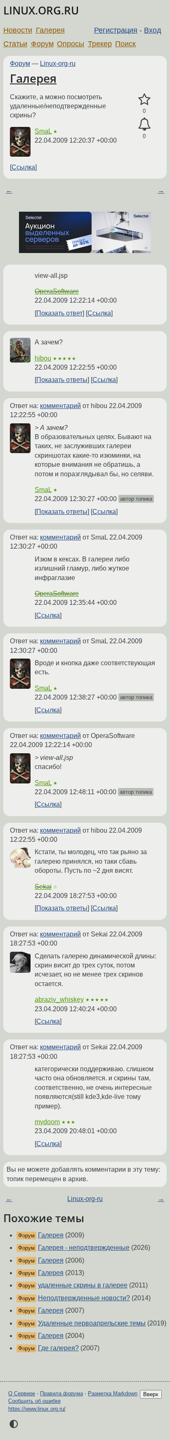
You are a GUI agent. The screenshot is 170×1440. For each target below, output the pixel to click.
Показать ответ (59, 313)
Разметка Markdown (112, 1393)
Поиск (125, 44)
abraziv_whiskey (59, 999)
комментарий (60, 405)
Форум (42, 44)
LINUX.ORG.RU (41, 10)
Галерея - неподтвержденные (84, 1247)
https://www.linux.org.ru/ (37, 1409)
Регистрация (115, 30)
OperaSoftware (57, 291)
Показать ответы (61, 379)
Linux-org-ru (58, 63)
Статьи (15, 44)
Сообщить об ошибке (34, 1401)
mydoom (47, 1121)
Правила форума (61, 1393)
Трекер (100, 44)
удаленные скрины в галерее (83, 1285)
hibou (43, 358)
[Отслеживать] (144, 124)
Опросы (70, 44)
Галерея (50, 30)
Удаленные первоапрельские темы (92, 1323)
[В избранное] (144, 99)
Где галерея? (58, 1348)
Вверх (150, 1394)
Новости (17, 30)
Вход (152, 30)
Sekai (43, 886)
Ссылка (23, 167)
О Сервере (21, 1393)
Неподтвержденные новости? (84, 1297)
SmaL (43, 131)
